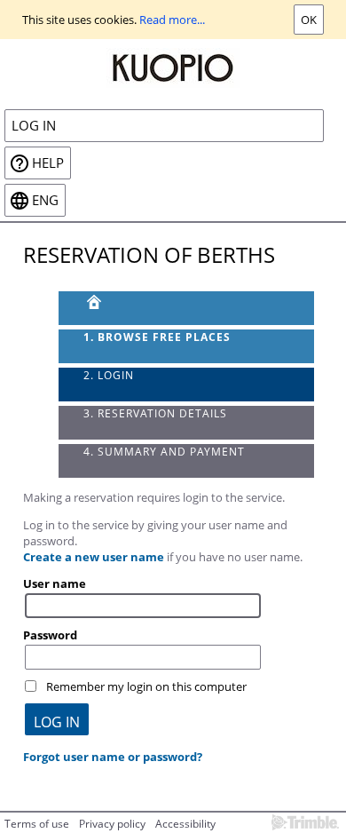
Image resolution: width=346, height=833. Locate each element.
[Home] (173, 66)
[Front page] (187, 308)
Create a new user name (93, 557)
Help (48, 163)
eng (45, 200)
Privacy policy (112, 823)
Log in (34, 125)
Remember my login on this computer (146, 686)
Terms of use (36, 823)
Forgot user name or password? (112, 757)
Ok (309, 20)
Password (50, 635)
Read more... (172, 20)
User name (54, 583)
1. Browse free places (157, 337)
